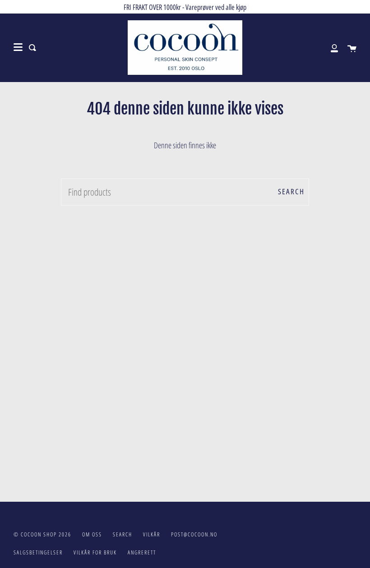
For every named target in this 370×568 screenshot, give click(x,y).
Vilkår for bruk (95, 552)
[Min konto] (329, 48)
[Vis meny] (18, 47)
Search (291, 191)
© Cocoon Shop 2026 (42, 534)
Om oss (92, 534)
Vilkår (151, 534)
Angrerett (142, 552)
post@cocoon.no (194, 534)
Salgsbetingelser (38, 552)
